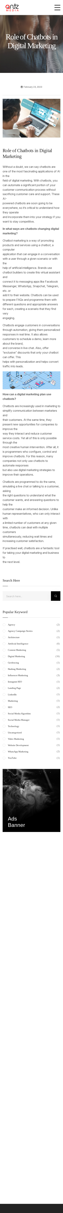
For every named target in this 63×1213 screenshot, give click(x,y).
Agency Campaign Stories (34, 630)
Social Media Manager (34, 719)
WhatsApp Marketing (34, 751)
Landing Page (34, 688)
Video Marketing (34, 738)
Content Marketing (34, 649)
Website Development (34, 745)
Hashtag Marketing (34, 669)
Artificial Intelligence (34, 643)
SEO (34, 707)
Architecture (34, 637)
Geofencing (34, 662)
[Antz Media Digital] (12, 7)
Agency (34, 624)
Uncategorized (34, 732)
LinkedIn (34, 694)
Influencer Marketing (34, 675)
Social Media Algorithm (34, 713)
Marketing (34, 700)
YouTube (34, 757)
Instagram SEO (34, 681)
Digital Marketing (34, 656)
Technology (34, 726)
